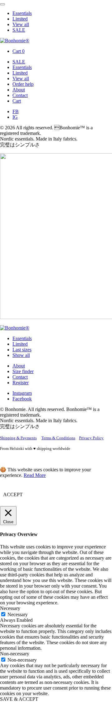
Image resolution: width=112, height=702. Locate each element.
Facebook (22, 398)
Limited (20, 18)
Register (20, 382)
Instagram (22, 393)
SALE (18, 30)
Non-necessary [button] (14, 653)
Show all (21, 355)
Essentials (22, 13)
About (18, 89)
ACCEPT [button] (13, 494)
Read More (35, 475)
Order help (23, 84)
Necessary (17, 614)
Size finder (23, 371)
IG (15, 117)
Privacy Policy (91, 438)
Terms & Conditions (58, 438)
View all (20, 24)
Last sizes (21, 349)
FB (15, 111)
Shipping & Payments (18, 438)
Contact (20, 95)
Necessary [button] (10, 608)
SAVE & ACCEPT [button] (19, 699)
